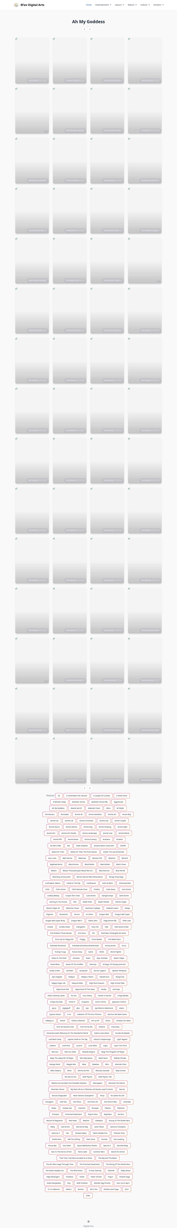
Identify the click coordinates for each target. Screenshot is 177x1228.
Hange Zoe (120, 977)
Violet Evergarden (54, 1183)
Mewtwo (95, 1064)
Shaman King (119, 1133)
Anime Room (73, 839)
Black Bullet (89, 864)
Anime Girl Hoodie (69, 833)
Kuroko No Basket (122, 1033)
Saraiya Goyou (81, 1133)
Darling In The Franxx (58, 902)
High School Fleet (118, 983)
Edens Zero (92, 920)
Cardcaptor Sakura (52, 883)
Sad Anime (65, 1127)
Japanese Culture (119, 1002)
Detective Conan (72, 908)
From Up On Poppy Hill (64, 939)
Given (88, 958)
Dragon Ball (104, 914)
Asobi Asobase (82, 845)
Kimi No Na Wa (86, 1027)
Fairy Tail (95, 927)
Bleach (54, 870)
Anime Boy (126, 814)
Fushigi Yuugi (60, 952)
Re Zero (121, 1114)
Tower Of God (96, 1177)
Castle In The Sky (73, 883)
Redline (86, 1120)
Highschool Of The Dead (85, 989)
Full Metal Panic (114, 939)
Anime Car (54, 820)
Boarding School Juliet (61, 877)
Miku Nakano (55, 1070)
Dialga (127, 908)
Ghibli (101, 952)
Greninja (92, 964)
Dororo (77, 914)
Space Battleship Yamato (87, 1145)
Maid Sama (103, 1058)
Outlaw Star (67, 1108)
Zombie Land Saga (111, 1189)
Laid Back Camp (55, 1039)
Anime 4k (78, 814)
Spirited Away (122, 1145)
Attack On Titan (58, 852)
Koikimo (102, 1027)
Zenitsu (81, 1189)
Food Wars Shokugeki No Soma (113, 933)
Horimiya (116, 989)
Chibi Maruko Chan (79, 889)
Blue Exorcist (104, 870)
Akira (108, 808)
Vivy (68, 1183)
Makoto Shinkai (120, 1058)
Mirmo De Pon (83, 1070)
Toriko (81, 1177)
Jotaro (121, 1008)
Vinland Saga (124, 1177)
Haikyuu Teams (87, 977)
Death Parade (103, 902)
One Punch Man (110, 1102)
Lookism (52, 1045)
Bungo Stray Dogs (116, 877)
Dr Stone (89, 914)
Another (119, 839)
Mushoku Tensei (57, 1089)
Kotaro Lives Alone (101, 1033)
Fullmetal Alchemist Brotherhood (85, 945)
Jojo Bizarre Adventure (104, 1008)
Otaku (53, 1108)
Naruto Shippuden (59, 1095)
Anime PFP (57, 839)
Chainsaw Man (125, 883)
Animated (65, 814)
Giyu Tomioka (102, 958)
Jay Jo (54, 1008)
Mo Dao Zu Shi (70, 1077)
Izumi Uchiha (100, 1002)
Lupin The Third (120, 1045)
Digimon (49, 914)
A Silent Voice (121, 795)
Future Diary (77, 952)
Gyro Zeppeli (57, 977)
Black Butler (105, 864)
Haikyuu (71, 977)
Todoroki (111, 1170)
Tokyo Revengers (53, 1177)
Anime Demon (71, 827)
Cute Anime (91, 895)
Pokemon (121, 1108)
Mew (84, 1064)
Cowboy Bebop (53, 895)
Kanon (62, 1020)
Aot (68, 845)
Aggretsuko (118, 802)
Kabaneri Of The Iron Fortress (89, 1014)
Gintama (76, 958)
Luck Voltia (92, 1045)
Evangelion (80, 927)
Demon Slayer (121, 902)
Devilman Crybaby (92, 908)
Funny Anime (110, 945)
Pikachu (108, 1108)
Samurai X (56, 1133)
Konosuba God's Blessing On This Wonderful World (67, 1033)
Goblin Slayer (119, 958)
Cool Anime (126, 889)
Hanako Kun (104, 977)
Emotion (157, 4)
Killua (107, 1020)
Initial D (72, 1002)
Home (89, 4)
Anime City (104, 820)
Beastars (111, 858)
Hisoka (103, 989)
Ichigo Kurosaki (56, 1002)
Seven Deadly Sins (100, 1133)
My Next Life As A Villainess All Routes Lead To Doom (92, 1089)
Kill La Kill (95, 1020)
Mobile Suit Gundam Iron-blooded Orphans (69, 1083)
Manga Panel (55, 1064)
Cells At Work (107, 883)
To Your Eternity (95, 1170)
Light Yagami (122, 1039)
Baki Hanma (67, 858)
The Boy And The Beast (107, 1158)
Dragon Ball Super (122, 914)
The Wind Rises (76, 1170)
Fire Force (82, 933)
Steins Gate (82, 1152)
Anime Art (112, 814)
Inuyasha (85, 1002)
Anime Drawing (105, 827)
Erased (50, 927)
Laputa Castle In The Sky (77, 1039)
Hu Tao (73, 995)
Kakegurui (50, 1020)
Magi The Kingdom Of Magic (113, 1052)
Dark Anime (124, 895)
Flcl (93, 933)
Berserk (125, 858)
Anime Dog (88, 827)
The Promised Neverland (90, 1164)
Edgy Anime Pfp (110, 920)
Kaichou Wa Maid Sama (117, 1014)
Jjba (78, 1008)
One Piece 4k (92, 1102)
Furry (124, 945)
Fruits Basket (97, 939)
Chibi (47, 889)
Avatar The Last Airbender (113, 852)
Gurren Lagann (100, 970)
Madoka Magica (88, 1052)
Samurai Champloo (118, 1127)
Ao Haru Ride (55, 845)
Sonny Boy (52, 1145)
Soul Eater (67, 1145)
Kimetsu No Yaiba (123, 1020)
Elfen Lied (127, 920)
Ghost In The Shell (59, 958)
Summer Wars (99, 1152)
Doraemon (63, 914)
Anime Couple (120, 820)
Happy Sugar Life (59, 983)
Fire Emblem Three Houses (61, 933)
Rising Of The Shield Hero (119, 1120)
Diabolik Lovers (112, 908)
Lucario (79, 1045)
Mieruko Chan (120, 1064)
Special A (107, 1145)
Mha (107, 1064)
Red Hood (73, 1120)
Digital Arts (88, 1226)
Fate (106, 927)
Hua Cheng (87, 995)
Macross (55, 1052)
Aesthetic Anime (78, 802)
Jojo (87, 1008)
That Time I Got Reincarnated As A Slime (75, 1158)
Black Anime (74, 864)
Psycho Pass (93, 1114)
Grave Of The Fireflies (74, 964)
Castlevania (91, 883)
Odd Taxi (63, 1102)
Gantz (90, 952)
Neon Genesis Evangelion (83, 1095)
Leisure (118, 4)
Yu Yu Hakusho (54, 1189)
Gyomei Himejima (119, 970)
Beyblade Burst (56, 864)
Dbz (74, 902)
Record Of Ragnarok (54, 1120)
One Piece (77, 1102)
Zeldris (69, 1189)
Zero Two (93, 1189)
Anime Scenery (91, 839)
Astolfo (123, 845)
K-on (69, 1014)
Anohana (106, 839)
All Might (120, 808)
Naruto (122, 1089)
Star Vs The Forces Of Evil (61, 1152)
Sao (67, 1133)
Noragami (49, 1102)
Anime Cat (69, 820)
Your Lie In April (123, 1183)
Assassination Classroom (104, 845)
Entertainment (102, 4)
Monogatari (97, 1083)
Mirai (69, 1070)
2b (59, 795)
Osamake (127, 1102)
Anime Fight (122, 827)
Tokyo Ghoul (126, 1170)
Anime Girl (51, 833)
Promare (55, 1114)
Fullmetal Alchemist (58, 945)
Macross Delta (70, 1052)
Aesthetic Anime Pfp (99, 802)
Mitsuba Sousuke (102, 1070)
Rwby (52, 1127)
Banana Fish (97, 858)
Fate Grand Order (122, 927)
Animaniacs (50, 814)
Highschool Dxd (62, 989)
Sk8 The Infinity (74, 1139)
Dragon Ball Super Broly (55, 920)
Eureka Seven (64, 927)
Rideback (99, 1120)
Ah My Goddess (58, 808)
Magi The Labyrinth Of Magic (62, 1058)
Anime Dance (54, 827)
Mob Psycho (87, 1077)
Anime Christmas (86, 820)
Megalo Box (71, 1064)
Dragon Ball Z (76, 920)
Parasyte (95, 1108)
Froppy (82, 939)
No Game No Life (117, 1095)
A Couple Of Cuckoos (101, 795)
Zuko (88, 1195)
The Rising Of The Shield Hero (118, 1164)
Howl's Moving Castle (56, 995)
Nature (131, 4)
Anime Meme (124, 833)
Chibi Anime (61, 889)
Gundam (69, 970)
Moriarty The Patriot (117, 1083)
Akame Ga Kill (76, 808)
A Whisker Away (59, 802)
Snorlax (104, 1139)
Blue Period (120, 870)
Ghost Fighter (115, 952)
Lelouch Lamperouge (102, 1039)
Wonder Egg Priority (102, 1183)
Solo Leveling (119, 1139)
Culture (144, 4)
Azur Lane (52, 858)
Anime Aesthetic (95, 814)
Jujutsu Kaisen (55, 1014)
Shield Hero (56, 1139)
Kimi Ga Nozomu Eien (65, 1027)
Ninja (102, 1095)
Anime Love (107, 833)
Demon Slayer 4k (53, 908)
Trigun (110, 1177)
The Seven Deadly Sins (55, 1170)
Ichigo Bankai (123, 995)
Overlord (81, 1108)
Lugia (105, 1045)
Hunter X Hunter (104, 995)
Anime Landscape (89, 833)
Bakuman (82, 858)
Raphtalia (108, 1114)
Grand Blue (55, 964)
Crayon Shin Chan (73, 895)
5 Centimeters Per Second (76, 795)
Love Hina (66, 1045)
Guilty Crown (55, 970)
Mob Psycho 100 (104, 1077)
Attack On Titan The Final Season (83, 852)
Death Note (87, 902)
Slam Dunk (90, 1139)
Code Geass (110, 889)
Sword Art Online (118, 1152)
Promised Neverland (73, 1114)
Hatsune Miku (77, 983)
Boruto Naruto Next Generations (90, 877)
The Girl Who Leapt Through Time (59, 1164)
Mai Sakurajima (86, 1058)
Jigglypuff (66, 1008)
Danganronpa (107, 895)
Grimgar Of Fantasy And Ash (114, 964)
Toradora (69, 1177)
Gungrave (83, 970)
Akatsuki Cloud (94, 808)
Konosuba (115, 1027)
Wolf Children (82, 1183)
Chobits (97, 889)
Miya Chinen (121, 1070)
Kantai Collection (78, 1020)
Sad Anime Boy (82, 1127)
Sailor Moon (99, 1127)
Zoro (126, 1189)
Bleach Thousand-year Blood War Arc (78, 870)
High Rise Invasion (96, 983)
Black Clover (121, 864)
